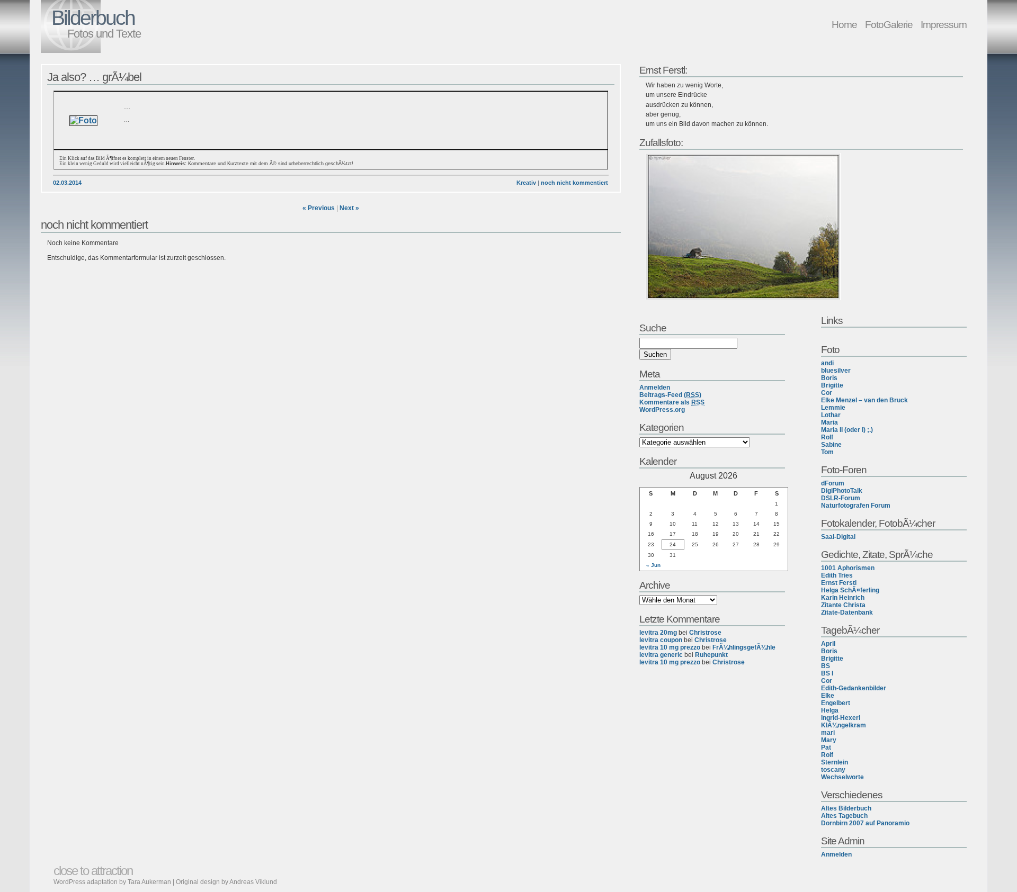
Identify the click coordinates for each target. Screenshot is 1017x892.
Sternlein (834, 762)
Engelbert (835, 703)
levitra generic (661, 655)
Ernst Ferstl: (663, 70)
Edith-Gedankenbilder (853, 688)
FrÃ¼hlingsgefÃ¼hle (743, 647)
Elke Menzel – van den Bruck (864, 400)
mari (828, 732)
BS (825, 666)
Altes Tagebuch (844, 815)
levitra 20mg (658, 632)
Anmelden (836, 854)
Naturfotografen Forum (855, 505)
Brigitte (832, 385)
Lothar (831, 415)
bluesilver (836, 370)
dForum (832, 483)
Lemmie (833, 407)
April (828, 643)
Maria (829, 422)
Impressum (944, 24)
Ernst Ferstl (839, 583)
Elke (827, 695)
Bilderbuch (93, 17)
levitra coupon (660, 640)
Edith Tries (837, 575)
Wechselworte (842, 777)
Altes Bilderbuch (846, 808)
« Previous (318, 208)
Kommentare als (671, 402)
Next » (349, 208)
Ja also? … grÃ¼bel (94, 77)
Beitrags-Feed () (670, 395)
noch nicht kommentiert (574, 182)
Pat (826, 747)
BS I (827, 673)
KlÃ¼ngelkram (843, 725)
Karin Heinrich (842, 597)
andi (827, 363)
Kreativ (526, 182)
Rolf (827, 437)
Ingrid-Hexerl (840, 718)
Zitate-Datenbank (847, 612)
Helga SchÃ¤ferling (850, 590)
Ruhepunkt (711, 655)
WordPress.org (662, 409)
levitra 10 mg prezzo (669, 647)
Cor (826, 393)
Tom (827, 452)
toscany (833, 769)
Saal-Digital (838, 536)
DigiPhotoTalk (841, 490)
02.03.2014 (67, 182)
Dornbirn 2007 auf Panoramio (865, 823)
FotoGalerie (889, 24)
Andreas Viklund (253, 882)
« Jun (653, 565)
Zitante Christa (843, 605)
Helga (829, 710)
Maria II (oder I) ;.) (847, 430)
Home (844, 24)
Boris (829, 378)
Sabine (831, 444)
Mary (828, 740)
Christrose (705, 632)
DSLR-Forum (840, 498)
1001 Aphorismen (848, 568)
